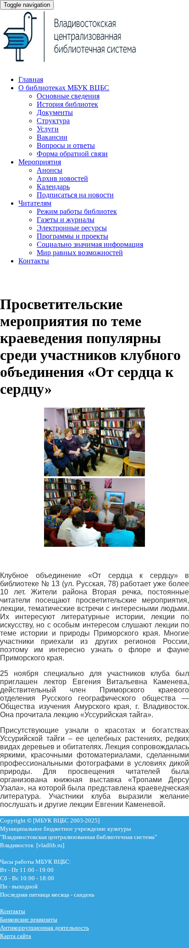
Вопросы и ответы (66, 145)
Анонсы (49, 170)
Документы (55, 112)
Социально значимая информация (90, 244)
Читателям (34, 203)
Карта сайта (15, 935)
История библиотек (67, 104)
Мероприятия (39, 162)
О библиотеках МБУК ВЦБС (63, 88)
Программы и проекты (72, 236)
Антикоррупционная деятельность (44, 927)
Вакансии (52, 137)
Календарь (53, 187)
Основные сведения (68, 96)
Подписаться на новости (75, 195)
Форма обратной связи (72, 154)
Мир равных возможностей (80, 252)
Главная (30, 79)
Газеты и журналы (65, 219)
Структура (53, 121)
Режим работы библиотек (77, 211)
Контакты (33, 261)
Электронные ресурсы (72, 228)
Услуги (48, 129)
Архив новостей (62, 178)
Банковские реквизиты (28, 919)
